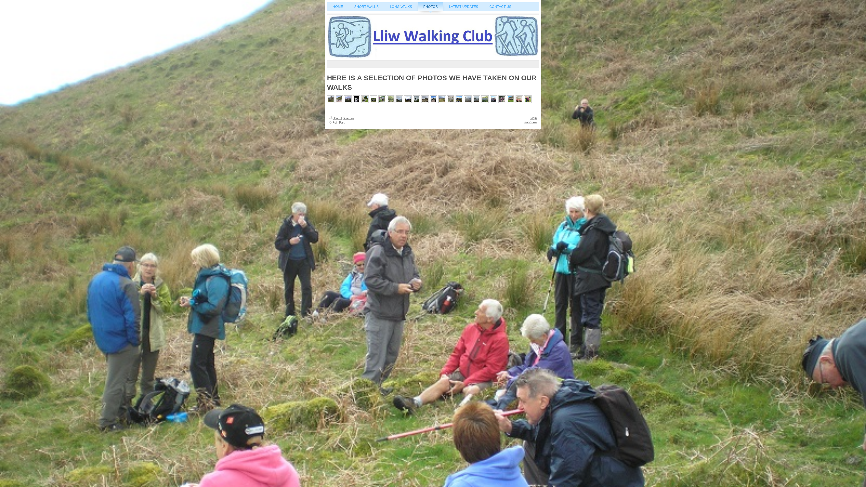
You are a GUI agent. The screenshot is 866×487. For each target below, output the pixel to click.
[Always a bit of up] (502, 99)
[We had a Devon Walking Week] (485, 99)
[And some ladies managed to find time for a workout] (519, 99)
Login (533, 118)
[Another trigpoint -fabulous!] (348, 99)
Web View (530, 122)
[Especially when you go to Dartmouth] (476, 99)
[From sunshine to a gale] (528, 99)
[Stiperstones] (425, 99)
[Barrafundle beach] (339, 99)
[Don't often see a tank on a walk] (433, 99)
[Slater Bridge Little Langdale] (373, 99)
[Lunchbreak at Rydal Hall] (365, 99)
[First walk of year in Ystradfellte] (442, 99)
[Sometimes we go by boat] (468, 99)
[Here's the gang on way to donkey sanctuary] (511, 99)
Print (337, 118)
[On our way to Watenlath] (382, 99)
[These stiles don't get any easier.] (331, 99)
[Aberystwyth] (451, 99)
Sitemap (348, 118)
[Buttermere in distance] (399, 99)
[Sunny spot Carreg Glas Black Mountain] (459, 99)
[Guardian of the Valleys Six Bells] (416, 99)
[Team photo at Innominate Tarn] (408, 99)
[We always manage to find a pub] (493, 99)
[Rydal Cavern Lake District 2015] (356, 99)
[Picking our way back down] (391, 99)
